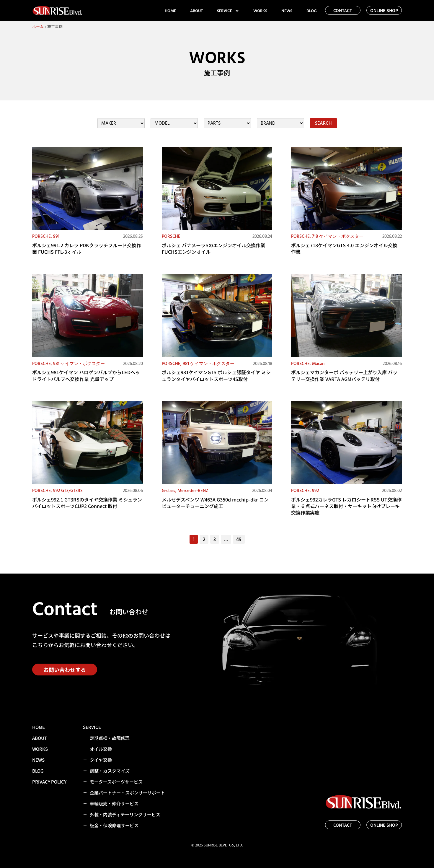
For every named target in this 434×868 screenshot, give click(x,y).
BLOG (311, 11)
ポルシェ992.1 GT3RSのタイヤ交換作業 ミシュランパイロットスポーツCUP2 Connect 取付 (87, 502)
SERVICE (224, 11)
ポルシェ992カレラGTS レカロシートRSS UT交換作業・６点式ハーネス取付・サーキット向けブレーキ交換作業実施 (346, 506)
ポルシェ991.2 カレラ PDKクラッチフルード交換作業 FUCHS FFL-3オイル (86, 248)
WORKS (260, 11)
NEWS (286, 11)
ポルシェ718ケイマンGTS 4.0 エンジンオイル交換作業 (344, 248)
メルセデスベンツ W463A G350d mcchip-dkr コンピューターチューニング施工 (215, 502)
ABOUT (196, 11)
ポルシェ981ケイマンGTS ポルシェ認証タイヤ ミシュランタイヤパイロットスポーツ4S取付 (216, 375)
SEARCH (323, 123)
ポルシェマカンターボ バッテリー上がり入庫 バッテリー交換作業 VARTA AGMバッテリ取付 (344, 375)
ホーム (38, 26)
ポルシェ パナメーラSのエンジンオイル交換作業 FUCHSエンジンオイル (213, 248)
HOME (170, 11)
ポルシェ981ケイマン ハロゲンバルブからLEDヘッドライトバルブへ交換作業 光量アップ (86, 375)
